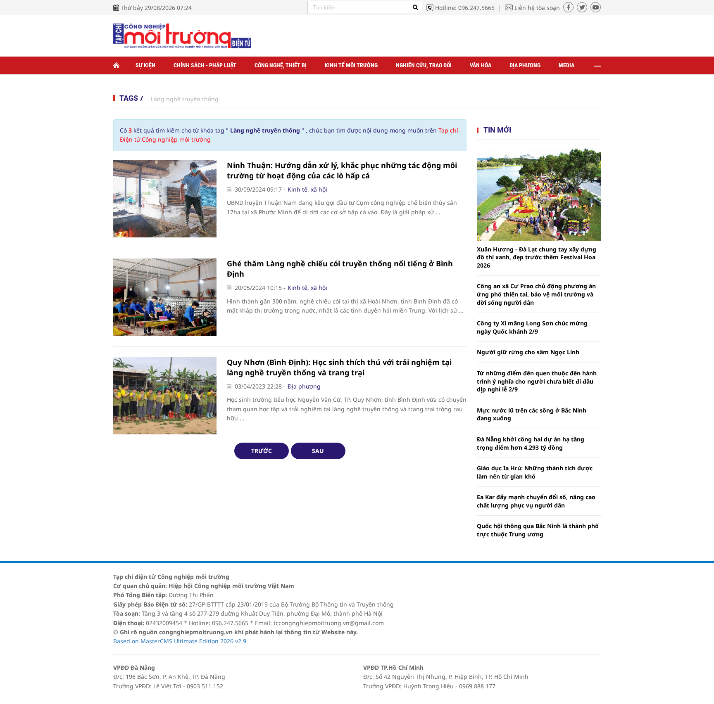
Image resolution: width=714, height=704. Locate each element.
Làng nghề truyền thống (185, 99)
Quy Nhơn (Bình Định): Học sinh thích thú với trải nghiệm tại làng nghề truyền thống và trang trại (339, 367)
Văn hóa (480, 65)
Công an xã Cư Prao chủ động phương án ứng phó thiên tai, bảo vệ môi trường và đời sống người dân (536, 294)
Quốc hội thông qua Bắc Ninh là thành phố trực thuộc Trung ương (538, 530)
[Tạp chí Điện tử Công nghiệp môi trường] (182, 35)
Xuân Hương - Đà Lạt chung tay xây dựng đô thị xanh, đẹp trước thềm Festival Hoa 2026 (536, 257)
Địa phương (524, 65)
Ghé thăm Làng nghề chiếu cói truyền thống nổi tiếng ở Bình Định (340, 268)
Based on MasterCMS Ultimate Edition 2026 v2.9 (179, 641)
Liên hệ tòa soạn (537, 8)
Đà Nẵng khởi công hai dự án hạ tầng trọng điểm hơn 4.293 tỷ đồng (530, 443)
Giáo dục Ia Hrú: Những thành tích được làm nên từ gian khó (535, 472)
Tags (128, 98)
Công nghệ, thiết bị (281, 65)
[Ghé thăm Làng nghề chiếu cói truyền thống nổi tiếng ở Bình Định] (165, 297)
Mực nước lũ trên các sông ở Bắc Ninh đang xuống (531, 414)
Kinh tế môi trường (351, 65)
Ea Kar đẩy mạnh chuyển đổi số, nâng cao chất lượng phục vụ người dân (536, 501)
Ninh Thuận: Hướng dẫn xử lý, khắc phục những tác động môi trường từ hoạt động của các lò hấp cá (342, 170)
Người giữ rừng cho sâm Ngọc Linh (528, 352)
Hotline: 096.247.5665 (465, 8)
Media (566, 65)
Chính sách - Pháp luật (205, 65)
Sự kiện (145, 65)
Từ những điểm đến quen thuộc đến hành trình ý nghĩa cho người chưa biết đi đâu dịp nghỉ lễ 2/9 (537, 381)
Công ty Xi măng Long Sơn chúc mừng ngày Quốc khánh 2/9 (532, 327)
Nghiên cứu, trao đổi (424, 65)
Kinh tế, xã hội (307, 189)
